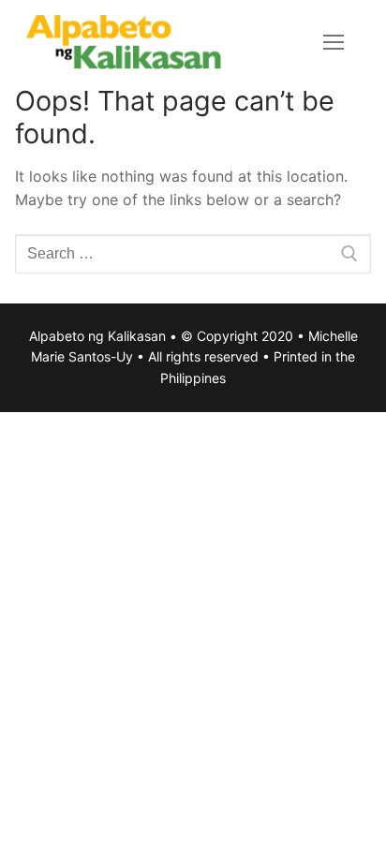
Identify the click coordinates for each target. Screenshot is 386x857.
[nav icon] (334, 42)
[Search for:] (193, 253)
